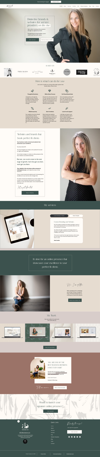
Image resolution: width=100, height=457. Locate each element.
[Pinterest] (74, 437)
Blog (52, 439)
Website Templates (55, 437)
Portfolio (53, 432)
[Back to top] (18, 421)
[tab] (59, 215)
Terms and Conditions (57, 453)
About (52, 428)
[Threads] (80, 437)
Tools (52, 441)
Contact (52, 443)
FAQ (52, 434)
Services (53, 430)
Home (52, 426)
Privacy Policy (43, 453)
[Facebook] (72, 437)
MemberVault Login (70, 453)
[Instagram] (69, 437)
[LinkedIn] (77, 437)
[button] (56, 2)
